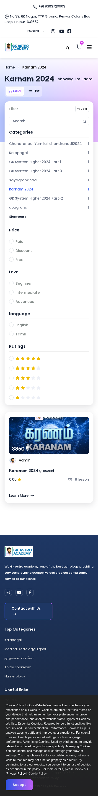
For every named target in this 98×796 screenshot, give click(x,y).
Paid (19, 241)
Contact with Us (26, 608)
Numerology (15, 676)
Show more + (19, 217)
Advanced (24, 301)
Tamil (20, 334)
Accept (19, 784)
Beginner (23, 283)
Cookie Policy (37, 773)
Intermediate (27, 292)
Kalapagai (13, 639)
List (36, 91)
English (21, 325)
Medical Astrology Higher (25, 648)
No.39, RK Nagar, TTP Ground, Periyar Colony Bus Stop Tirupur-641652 (47, 19)
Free (19, 259)
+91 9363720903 (51, 6)
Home (10, 67)
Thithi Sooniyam (18, 667)
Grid (16, 91)
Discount (23, 250)
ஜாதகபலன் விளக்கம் (19, 658)
